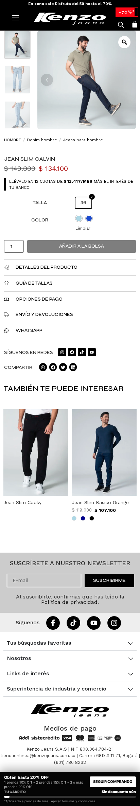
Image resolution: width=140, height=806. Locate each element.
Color (39, 220)
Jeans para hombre (83, 140)
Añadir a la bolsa (81, 246)
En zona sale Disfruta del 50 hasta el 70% (70, 4)
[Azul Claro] (78, 218)
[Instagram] (62, 352)
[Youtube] (92, 352)
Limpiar (82, 228)
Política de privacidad (69, 602)
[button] (47, 80)
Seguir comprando (113, 781)
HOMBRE (12, 140)
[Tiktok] (82, 352)
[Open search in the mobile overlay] (121, 25)
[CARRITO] (134, 24)
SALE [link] (127, 12)
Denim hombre (42, 140)
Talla (40, 202)
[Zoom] (124, 42)
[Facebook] (72, 352)
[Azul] (89, 218)
